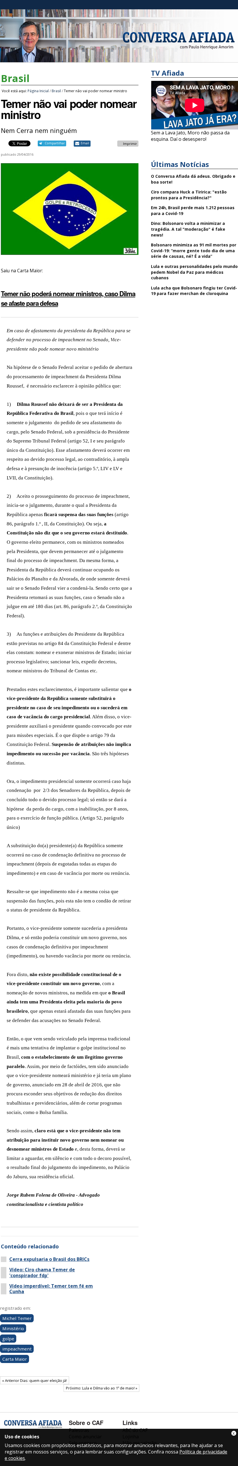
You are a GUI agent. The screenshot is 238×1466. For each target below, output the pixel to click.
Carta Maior (14, 1359)
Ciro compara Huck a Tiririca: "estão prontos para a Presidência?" (189, 194)
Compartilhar (55, 143)
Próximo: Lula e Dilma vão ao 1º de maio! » (101, 1388)
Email (85, 143)
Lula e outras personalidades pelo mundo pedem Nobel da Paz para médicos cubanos (194, 272)
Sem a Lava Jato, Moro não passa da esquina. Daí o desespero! (190, 135)
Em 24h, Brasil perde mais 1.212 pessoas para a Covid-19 (193, 210)
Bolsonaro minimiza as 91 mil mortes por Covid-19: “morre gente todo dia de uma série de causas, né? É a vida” (193, 250)
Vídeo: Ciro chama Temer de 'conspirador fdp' (42, 1272)
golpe (8, 1338)
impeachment (17, 1349)
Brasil (15, 78)
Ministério (13, 1328)
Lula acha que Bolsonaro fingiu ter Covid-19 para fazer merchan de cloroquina (194, 290)
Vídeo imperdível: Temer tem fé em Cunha (51, 1288)
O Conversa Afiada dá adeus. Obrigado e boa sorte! (193, 179)
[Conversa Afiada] (119, 59)
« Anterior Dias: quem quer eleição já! (34, 1380)
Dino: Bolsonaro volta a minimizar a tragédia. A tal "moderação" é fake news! (188, 229)
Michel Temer (17, 1318)
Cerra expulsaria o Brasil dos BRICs (49, 1259)
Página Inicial (38, 90)
